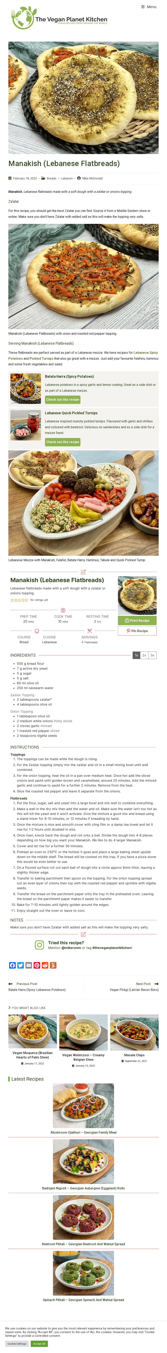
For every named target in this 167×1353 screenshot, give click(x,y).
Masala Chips (134, 1055)
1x (136, 655)
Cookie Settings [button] (17, 1343)
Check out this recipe (62, 399)
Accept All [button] (39, 1343)
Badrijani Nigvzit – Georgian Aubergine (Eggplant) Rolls (83, 1188)
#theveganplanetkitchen (111, 948)
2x (144, 655)
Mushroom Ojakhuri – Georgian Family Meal (83, 1132)
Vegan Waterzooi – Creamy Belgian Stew (83, 1057)
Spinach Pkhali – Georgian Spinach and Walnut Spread (83, 1300)
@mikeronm (71, 948)
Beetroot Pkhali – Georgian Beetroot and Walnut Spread (83, 1244)
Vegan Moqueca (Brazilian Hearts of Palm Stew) (33, 1055)
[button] (12, 600)
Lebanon (67, 178)
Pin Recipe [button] (139, 631)
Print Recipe (139, 620)
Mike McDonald (92, 178)
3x (152, 655)
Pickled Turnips (41, 358)
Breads (51, 178)
